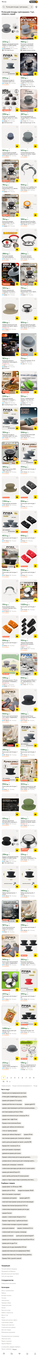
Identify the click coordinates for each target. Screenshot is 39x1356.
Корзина (27, 1353)
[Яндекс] (14, 1349)
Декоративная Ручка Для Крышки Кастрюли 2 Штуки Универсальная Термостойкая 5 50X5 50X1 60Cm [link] (28, 325)
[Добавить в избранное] (17, 18)
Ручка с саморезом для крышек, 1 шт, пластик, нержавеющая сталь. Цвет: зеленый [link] (28, 399)
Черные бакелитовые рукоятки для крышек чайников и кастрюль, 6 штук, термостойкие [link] (27, 643)
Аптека (4, 1307)
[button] (36, 7)
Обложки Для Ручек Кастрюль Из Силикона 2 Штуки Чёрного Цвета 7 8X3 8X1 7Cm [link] (10, 821)
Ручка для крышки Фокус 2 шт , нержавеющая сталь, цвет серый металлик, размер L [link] (28, 680)
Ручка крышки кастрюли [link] (9, 503)
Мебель (4, 1293)
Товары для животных (8, 1325)
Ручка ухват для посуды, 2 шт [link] (28, 469)
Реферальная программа (9, 1283)
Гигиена (4, 1298)
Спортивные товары (7, 1322)
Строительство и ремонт (9, 1327)
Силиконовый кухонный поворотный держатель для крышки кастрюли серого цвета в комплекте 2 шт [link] (10, 153)
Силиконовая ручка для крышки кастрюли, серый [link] (28, 153)
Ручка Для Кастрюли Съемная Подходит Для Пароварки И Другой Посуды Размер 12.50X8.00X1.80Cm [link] (9, 607)
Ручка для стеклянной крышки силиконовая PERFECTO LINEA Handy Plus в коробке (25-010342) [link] (28, 44)
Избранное (19, 1353)
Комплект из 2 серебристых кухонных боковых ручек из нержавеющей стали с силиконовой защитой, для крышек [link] (29, 187)
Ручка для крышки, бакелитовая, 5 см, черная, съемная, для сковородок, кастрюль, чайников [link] (10, 187)
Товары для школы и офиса (9, 1320)
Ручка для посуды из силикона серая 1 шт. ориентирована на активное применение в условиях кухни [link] (10, 80)
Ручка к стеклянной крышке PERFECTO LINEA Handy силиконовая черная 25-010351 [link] (10, 857)
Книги (3, 1317)
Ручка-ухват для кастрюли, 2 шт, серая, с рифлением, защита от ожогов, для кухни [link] (10, 716)
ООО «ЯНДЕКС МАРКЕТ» (13, 1347)
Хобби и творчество (7, 1312)
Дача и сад (5, 1315)
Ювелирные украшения (8, 1332)
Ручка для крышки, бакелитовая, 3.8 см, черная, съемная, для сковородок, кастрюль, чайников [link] (8, 222)
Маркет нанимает (7, 1341)
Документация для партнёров (10, 1274)
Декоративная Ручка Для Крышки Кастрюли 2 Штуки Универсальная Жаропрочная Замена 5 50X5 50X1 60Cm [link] (28, 222)
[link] (14, 1093)
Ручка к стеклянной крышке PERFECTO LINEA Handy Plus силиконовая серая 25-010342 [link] (10, 44)
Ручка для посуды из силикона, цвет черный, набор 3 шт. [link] (27, 962)
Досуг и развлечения (8, 1290)
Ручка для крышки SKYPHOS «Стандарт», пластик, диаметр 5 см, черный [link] (9, 399)
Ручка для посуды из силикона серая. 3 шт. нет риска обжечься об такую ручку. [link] (9, 435)
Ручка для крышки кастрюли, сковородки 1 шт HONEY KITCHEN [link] (28, 857)
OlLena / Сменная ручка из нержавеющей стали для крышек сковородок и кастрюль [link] (28, 1065)
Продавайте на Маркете (8, 1271)
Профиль (35, 1353)
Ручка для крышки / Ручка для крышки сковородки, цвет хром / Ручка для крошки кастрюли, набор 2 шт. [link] (10, 680)
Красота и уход (6, 1310)
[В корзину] (17, 37)
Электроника (5, 1300)
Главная (4, 1353)
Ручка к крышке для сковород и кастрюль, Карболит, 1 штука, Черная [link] (9, 291)
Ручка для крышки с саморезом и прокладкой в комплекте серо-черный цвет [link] (10, 361)
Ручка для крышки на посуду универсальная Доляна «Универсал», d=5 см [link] (28, 80)
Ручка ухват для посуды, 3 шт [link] (9, 538)
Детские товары (6, 1330)
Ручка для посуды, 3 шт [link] (27, 1030)
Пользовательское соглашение (10, 1336)
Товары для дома (6, 1305)
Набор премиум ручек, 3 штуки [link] (9, 893)
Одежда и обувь (6, 1303)
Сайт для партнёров (7, 1276)
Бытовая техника (6, 1295)
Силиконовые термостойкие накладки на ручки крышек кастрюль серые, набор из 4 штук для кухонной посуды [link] (10, 1065)
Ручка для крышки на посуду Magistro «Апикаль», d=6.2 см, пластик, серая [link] (29, 117)
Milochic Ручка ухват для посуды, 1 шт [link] (9, 1031)
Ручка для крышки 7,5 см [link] (28, 360)
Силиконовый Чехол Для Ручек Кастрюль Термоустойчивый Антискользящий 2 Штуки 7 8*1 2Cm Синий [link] (28, 435)
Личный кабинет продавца (9, 1269)
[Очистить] (31, 7)
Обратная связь (6, 1338)
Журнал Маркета (6, 1343)
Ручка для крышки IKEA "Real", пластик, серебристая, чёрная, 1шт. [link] (9, 469)
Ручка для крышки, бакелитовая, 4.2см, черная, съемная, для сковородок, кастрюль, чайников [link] (29, 291)
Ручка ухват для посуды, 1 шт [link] (28, 504)
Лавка (12, 1353)
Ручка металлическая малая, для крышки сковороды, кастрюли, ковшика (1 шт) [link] (8, 928)
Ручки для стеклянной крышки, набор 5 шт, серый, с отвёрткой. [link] (10, 117)
